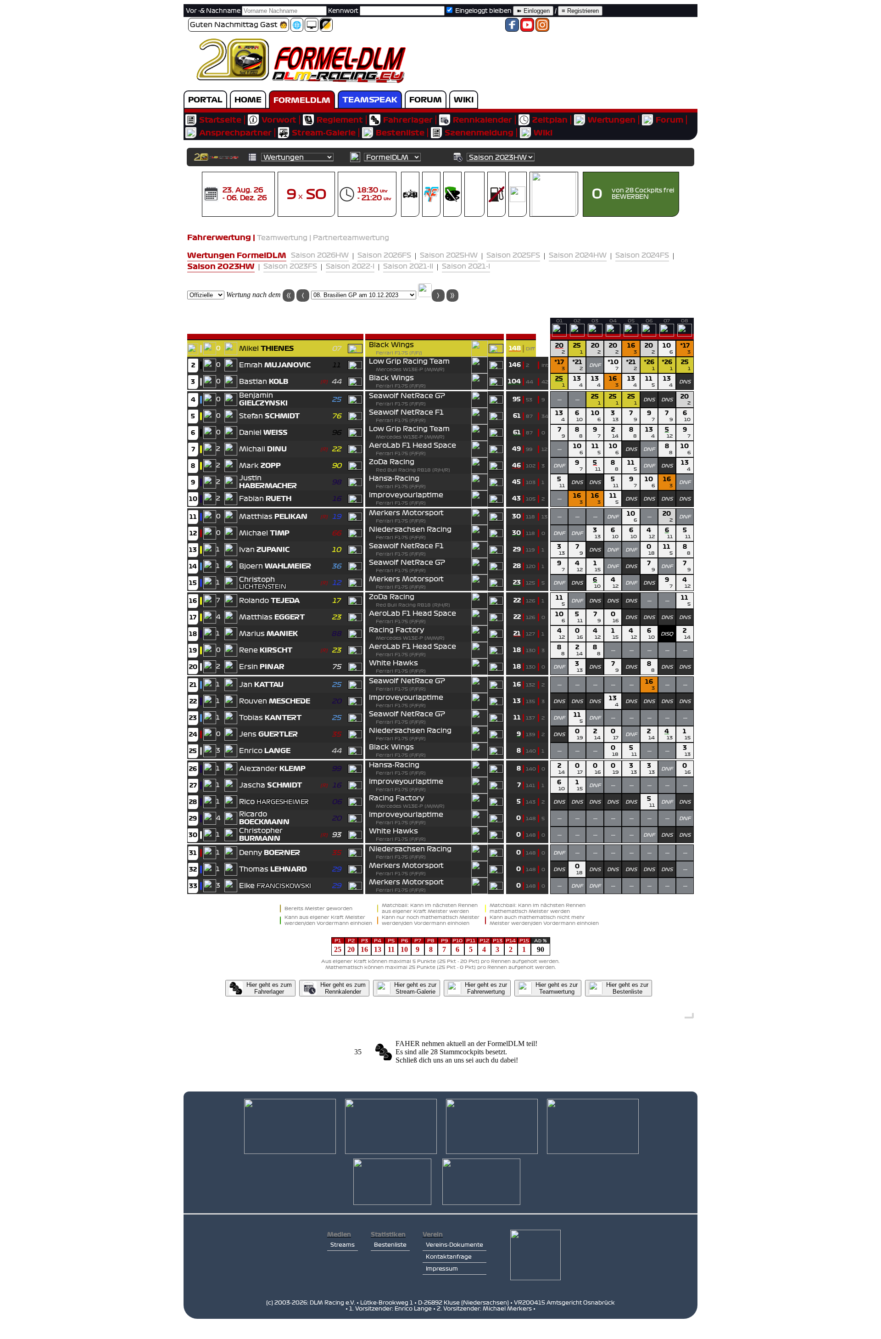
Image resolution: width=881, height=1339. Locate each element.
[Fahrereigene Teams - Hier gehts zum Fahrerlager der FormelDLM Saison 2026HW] (452, 199)
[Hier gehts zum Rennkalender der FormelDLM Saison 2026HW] (211, 199)
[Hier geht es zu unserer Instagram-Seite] (542, 27)
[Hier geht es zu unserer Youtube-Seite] (527, 27)
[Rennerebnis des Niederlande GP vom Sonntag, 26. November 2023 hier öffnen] (667, 335)
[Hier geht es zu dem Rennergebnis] (425, 294)
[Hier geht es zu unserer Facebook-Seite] (512, 27)
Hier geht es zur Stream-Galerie (415, 988)
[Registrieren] (580, 11)
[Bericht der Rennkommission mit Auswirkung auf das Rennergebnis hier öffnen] (559, 336)
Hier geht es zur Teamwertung (556, 988)
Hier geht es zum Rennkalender (343, 988)
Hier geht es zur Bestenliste (627, 988)
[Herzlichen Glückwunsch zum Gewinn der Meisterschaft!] (230, 352)
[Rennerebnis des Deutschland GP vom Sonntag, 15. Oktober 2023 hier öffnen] (631, 335)
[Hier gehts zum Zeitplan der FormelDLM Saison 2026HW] (347, 199)
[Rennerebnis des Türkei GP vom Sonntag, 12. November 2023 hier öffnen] (649, 335)
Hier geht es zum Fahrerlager (269, 988)
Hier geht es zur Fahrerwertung (486, 988)
